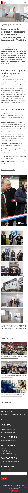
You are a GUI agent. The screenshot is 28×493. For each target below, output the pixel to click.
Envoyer (4, 478)
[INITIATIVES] (10, 2)
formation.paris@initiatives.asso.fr (8, 440)
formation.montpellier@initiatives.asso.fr (10, 461)
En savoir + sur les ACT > (8, 170)
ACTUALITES (4, 419)
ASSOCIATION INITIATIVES (7, 417)
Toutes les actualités (6, 402)
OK (12, 490)
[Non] (26, 487)
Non (16, 490)
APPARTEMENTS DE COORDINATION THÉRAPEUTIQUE (13, 414)
